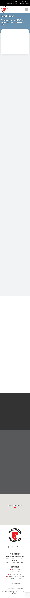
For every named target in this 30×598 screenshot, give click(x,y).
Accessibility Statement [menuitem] (15, 588)
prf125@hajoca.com (16, 574)
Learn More (8, 405)
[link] (8, 276)
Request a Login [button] (9, 408)
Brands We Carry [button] (16, 288)
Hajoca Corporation (17, 592)
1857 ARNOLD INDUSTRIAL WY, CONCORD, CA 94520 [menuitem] (18, 3)
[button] (2, 263)
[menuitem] (9, 547)
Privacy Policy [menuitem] (15, 586)
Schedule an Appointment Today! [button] (15, 364)
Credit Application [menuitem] (15, 583)
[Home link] (8, 9)
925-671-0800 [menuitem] (14, 1)
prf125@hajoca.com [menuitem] (24, 1)
